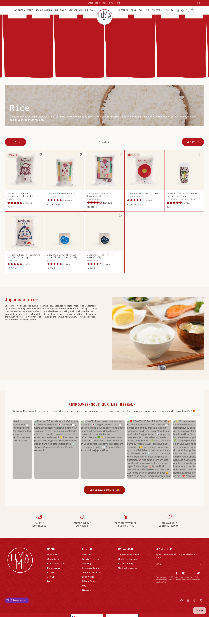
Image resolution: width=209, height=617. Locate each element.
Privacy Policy (89, 581)
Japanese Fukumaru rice (61, 193)
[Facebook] (176, 573)
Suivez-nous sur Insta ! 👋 (104, 490)
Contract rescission (127, 568)
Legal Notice (88, 576)
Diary (49, 581)
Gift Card (86, 554)
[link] (182, 10)
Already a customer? (128, 554)
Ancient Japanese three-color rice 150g (182, 194)
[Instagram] (184, 573)
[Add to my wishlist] (40, 154)
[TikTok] (198, 573)
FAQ (84, 585)
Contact (51, 572)
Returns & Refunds (91, 568)
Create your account (128, 559)
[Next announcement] (163, 3)
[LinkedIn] (191, 573)
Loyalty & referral (90, 559)
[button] (23, 10)
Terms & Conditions (91, 572)
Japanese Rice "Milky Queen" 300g (100, 256)
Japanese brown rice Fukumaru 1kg (99, 194)
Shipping (86, 563)
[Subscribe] (198, 564)
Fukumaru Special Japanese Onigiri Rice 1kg (23, 256)
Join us (50, 576)
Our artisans (53, 559)
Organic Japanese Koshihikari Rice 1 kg (21, 194)
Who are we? (53, 554)
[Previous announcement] (45, 3)
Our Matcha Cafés (56, 563)
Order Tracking (125, 563)
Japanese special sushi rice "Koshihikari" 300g (62, 256)
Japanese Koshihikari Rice (143, 193)
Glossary (86, 590)
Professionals (53, 568)
